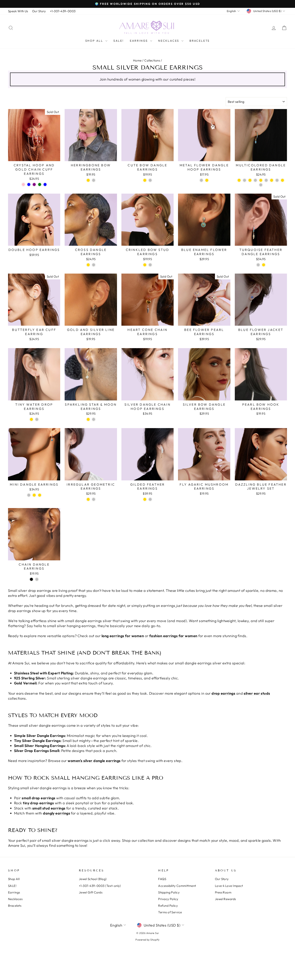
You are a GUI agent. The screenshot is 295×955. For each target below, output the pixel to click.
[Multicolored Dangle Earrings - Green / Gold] (272, 180)
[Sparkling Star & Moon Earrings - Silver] (94, 419)
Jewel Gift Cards (90, 892)
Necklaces (169, 40)
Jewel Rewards (225, 899)
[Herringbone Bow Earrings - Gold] (88, 180)
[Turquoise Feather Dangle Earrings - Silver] (258, 265)
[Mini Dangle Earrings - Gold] (34, 495)
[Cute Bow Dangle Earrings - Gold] (145, 180)
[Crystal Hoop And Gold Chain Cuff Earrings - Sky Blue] (45, 184)
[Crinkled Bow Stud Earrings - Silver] (150, 265)
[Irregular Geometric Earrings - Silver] (94, 499)
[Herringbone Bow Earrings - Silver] (94, 180)
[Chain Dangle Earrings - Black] (31, 579)
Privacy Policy (168, 899)
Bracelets (199, 40)
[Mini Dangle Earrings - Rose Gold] (40, 495)
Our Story (39, 11)
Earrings (139, 40)
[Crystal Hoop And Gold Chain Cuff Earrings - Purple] (34, 184)
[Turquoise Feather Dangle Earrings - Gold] (264, 265)
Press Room (223, 892)
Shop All (94, 40)
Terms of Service (170, 912)
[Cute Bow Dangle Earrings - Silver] (150, 180)
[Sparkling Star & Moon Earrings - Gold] (88, 419)
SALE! (118, 40)
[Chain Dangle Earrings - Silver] (37, 579)
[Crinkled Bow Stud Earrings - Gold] (145, 265)
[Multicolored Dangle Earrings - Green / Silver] (277, 180)
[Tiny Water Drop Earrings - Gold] (31, 419)
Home (137, 60)
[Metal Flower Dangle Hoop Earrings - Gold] (207, 180)
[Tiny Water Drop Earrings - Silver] (37, 419)
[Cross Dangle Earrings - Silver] (94, 265)
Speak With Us (18, 11)
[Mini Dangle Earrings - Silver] (29, 495)
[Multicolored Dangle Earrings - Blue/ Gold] (239, 180)
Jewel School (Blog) (93, 879)
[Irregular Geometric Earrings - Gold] (88, 499)
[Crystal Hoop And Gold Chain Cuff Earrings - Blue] (29, 184)
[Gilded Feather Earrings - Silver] (150, 499)
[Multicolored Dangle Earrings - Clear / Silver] (255, 180)
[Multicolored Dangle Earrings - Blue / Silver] (244, 180)
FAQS (162, 879)
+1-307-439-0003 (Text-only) (100, 886)
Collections (152, 60)
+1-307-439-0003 (63, 11)
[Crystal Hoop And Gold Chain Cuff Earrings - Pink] (23, 184)
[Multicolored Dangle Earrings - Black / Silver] (266, 180)
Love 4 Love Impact (229, 886)
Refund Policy (168, 906)
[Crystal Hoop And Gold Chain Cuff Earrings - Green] (40, 184)
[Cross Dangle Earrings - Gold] (88, 265)
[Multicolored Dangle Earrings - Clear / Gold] (250, 180)
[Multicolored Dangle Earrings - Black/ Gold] (261, 180)
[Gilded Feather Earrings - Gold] (145, 499)
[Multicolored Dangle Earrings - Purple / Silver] (261, 185)
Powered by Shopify (147, 939)
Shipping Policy (169, 892)
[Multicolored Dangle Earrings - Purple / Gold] (282, 180)
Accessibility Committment (177, 886)
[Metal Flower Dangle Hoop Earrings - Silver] (201, 180)
